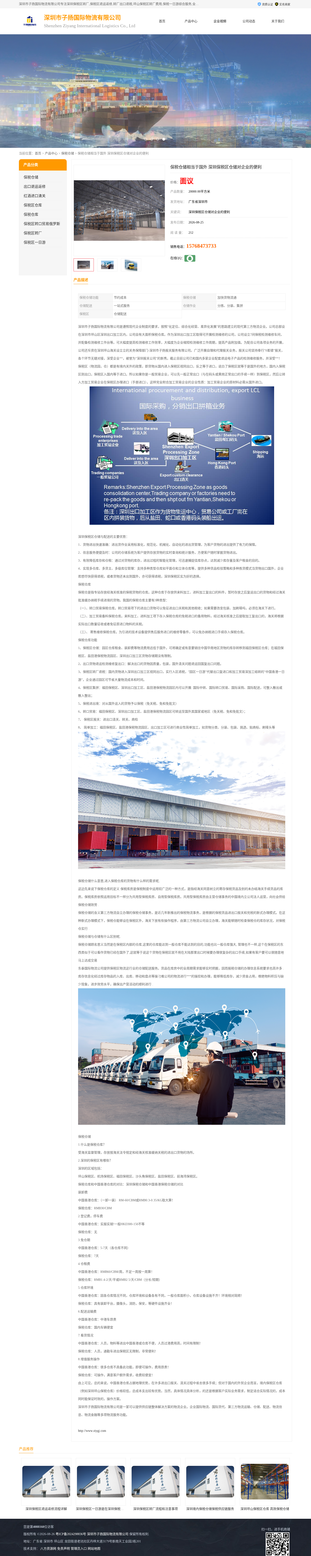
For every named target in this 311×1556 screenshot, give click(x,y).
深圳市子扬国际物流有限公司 (107, 1534)
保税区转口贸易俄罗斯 (42, 224)
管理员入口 (79, 1548)
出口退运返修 (35, 186)
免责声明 (63, 1548)
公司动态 (248, 21)
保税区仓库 (33, 205)
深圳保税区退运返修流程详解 (265, 1509)
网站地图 (94, 1548)
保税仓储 (67, 153)
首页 (162, 21)
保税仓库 (31, 214)
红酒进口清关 (35, 196)
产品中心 (191, 21)
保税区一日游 (35, 242)
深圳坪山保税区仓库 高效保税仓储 (155, 1509)
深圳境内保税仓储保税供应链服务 (101, 1509)
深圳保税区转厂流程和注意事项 (46, 1509)
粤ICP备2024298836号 (71, 1534)
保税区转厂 (33, 233)
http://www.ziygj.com (92, 1430)
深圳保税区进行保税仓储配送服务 (210, 1509)
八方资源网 (48, 1548)
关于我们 (277, 21)
